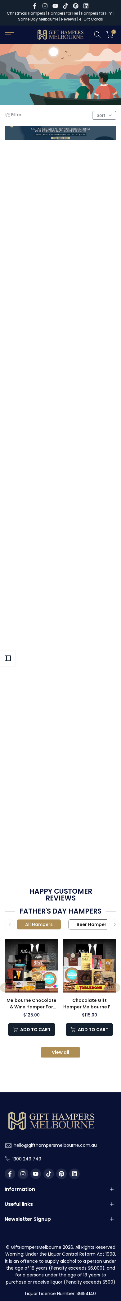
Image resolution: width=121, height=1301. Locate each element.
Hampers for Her (63, 13)
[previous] (4, 987)
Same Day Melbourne (38, 19)
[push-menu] (9, 35)
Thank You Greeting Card (89, 211)
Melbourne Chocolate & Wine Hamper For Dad (31, 1004)
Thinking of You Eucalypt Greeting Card (32, 420)
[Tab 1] (39, 924)
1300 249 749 (26, 1159)
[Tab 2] (93, 924)
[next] (116, 987)
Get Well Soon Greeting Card (32, 524)
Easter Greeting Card (89, 625)
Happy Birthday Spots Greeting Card (32, 315)
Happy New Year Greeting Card (89, 733)
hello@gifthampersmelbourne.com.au (55, 1145)
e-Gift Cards (91, 19)
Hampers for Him (97, 13)
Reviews (68, 19)
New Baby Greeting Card (32, 628)
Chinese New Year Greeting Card (32, 733)
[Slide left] (10, 924)
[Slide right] (114, 924)
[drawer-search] (97, 34)
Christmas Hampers (26, 13)
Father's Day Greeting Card (32, 211)
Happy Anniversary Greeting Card (89, 524)
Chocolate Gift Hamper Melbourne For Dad (89, 1004)
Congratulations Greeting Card (89, 420)
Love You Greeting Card (89, 312)
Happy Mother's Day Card (32, 837)
